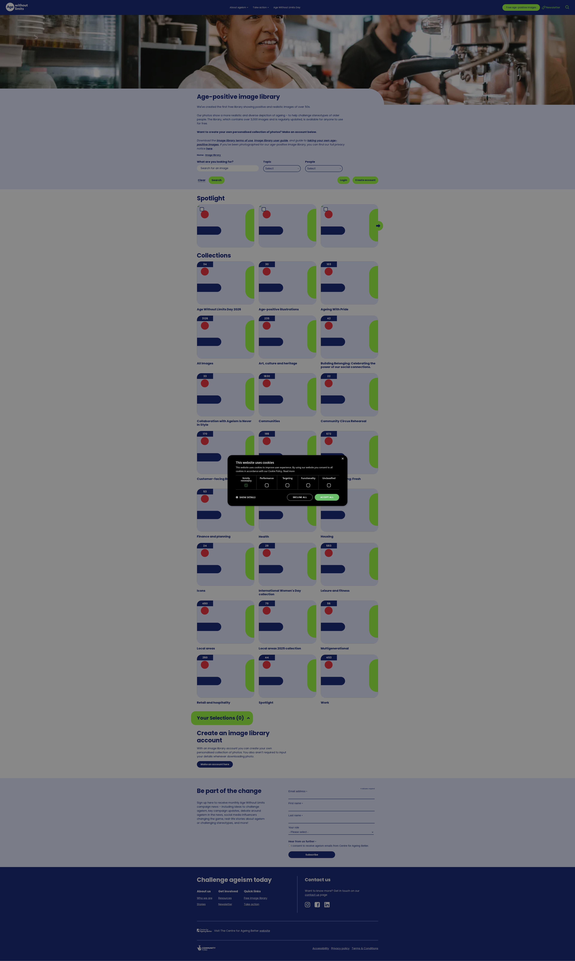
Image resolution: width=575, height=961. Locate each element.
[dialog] (287, 480)
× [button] (342, 459)
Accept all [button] (326, 497)
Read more (289, 471)
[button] (245, 497)
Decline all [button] (300, 497)
